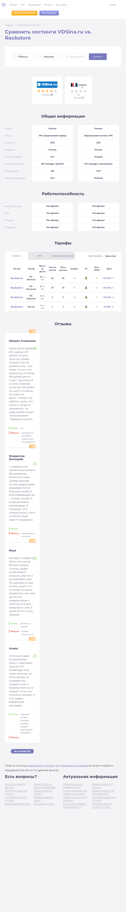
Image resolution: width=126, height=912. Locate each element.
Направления (34, 5)
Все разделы (49, 12)
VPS (58, 765)
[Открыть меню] (5, 4)
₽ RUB (112, 5)
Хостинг (13, 5)
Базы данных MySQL (44, 804)
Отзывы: (47, 94)
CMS (23, 5)
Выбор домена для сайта (18, 804)
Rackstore (17, 278)
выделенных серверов (75, 765)
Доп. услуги (61, 5)
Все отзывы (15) (22, 751)
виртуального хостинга (41, 765)
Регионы (48, 5)
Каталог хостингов (24, 12)
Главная (9, 25)
